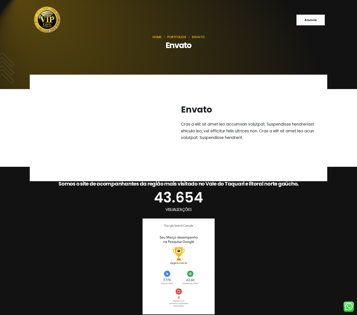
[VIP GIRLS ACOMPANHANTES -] (47, 20)
